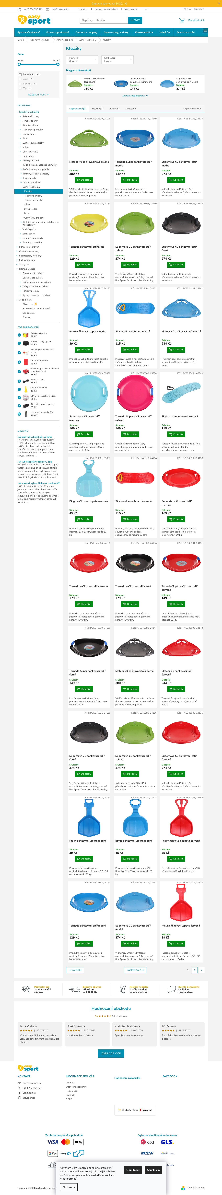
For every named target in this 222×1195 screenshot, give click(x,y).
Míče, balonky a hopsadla (36, 169)
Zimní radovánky (31, 186)
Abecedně (131, 108)
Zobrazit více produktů (133, 95)
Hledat (135, 20)
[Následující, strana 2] (195, 970)
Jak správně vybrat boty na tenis (35, 437)
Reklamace (131, 9)
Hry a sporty (29, 178)
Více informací (68, 1179)
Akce (27, 79)
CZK (186, 9)
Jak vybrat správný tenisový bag (35, 462)
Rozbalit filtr (37, 94)
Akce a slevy (25, 299)
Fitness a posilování (29, 246)
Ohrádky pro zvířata (33, 277)
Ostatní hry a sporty (33, 238)
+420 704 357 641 (32, 1088)
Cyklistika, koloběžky (33, 142)
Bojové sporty (30, 134)
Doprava (83, 9)
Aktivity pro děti (31, 160)
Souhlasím (153, 1170)
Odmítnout (133, 1170)
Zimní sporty (29, 233)
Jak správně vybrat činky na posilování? (38, 483)
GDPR (69, 1099)
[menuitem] (28, 32)
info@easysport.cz (32, 1083)
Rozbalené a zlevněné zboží (36, 308)
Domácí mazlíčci (27, 268)
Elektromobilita (27, 260)
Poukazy (27, 317)
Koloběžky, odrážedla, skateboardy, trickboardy (41, 223)
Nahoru (76, 970)
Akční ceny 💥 (30, 304)
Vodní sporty (29, 229)
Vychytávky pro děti (33, 217)
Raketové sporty (31, 116)
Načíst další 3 (135, 970)
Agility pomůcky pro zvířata (36, 295)
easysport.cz (29, 1097)
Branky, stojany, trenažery (36, 173)
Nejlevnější (97, 108)
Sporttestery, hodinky (30, 255)
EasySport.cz (29, 1092)
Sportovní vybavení (29, 112)
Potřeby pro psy (31, 290)
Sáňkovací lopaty (33, 200)
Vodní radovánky (31, 182)
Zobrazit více (111, 1053)
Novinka (29, 83)
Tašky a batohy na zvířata (35, 286)
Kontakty (70, 1095)
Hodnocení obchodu (111, 1008)
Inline (25, 147)
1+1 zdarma (29, 312)
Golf (25, 138)
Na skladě (31, 74)
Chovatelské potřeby (33, 273)
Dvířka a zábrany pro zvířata (37, 282)
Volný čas (24, 264)
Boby (26, 213)
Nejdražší (114, 108)
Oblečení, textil (30, 151)
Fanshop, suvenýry (32, 242)
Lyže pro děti (30, 208)
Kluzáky (28, 191)
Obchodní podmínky (106, 9)
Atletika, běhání (30, 125)
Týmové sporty (30, 120)
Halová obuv (29, 156)
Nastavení (69, 1187)
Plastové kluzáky (33, 195)
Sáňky (27, 204)
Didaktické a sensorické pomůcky (40, 164)
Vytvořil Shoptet (196, 1187)
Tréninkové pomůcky (33, 129)
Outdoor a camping (29, 251)
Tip (26, 88)
